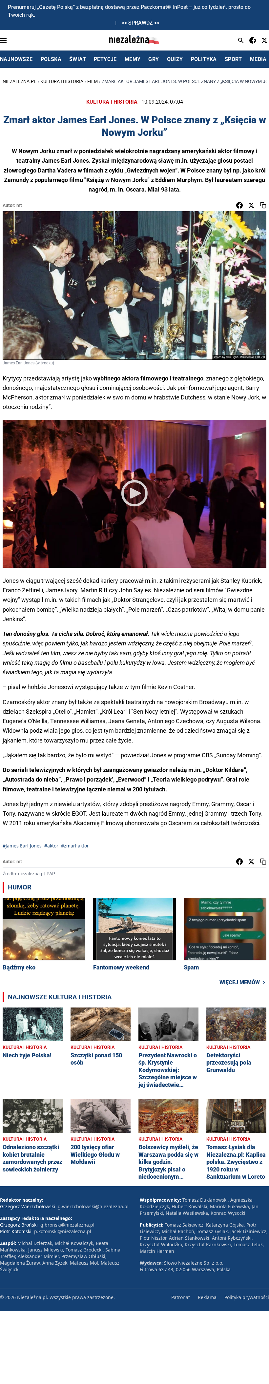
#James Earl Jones (22, 846)
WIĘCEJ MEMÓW (239, 982)
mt (19, 205)
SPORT (233, 59)
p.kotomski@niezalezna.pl (62, 1231)
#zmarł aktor (75, 846)
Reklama (207, 1297)
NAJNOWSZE (16, 59)
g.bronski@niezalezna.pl (67, 1225)
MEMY (133, 59)
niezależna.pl (19, 81)
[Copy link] (263, 205)
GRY (153, 59)
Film (92, 81)
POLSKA (51, 59)
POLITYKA (204, 59)
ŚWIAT (77, 59)
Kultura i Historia (61, 81)
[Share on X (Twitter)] (251, 205)
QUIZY (175, 59)
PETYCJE (105, 59)
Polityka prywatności (246, 1297)
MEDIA (258, 59)
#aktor (51, 846)
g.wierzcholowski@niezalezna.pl (93, 1206)
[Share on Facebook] (239, 205)
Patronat (180, 1297)
